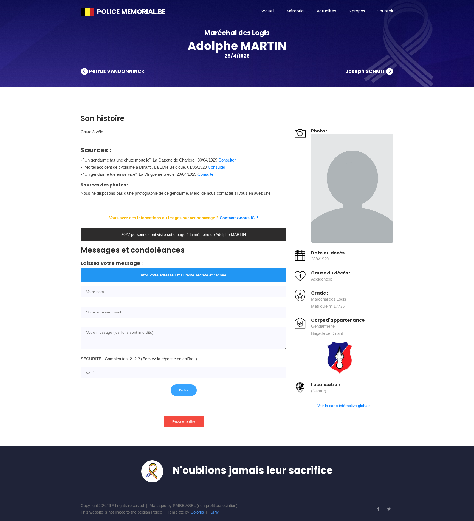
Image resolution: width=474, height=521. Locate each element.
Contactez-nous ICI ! (239, 218)
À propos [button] (356, 11)
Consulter (227, 160)
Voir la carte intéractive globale (344, 405)
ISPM (214, 512)
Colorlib (197, 512)
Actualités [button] (326, 11)
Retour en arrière (183, 421)
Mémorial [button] (295, 11)
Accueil (267, 11)
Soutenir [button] (385, 11)
